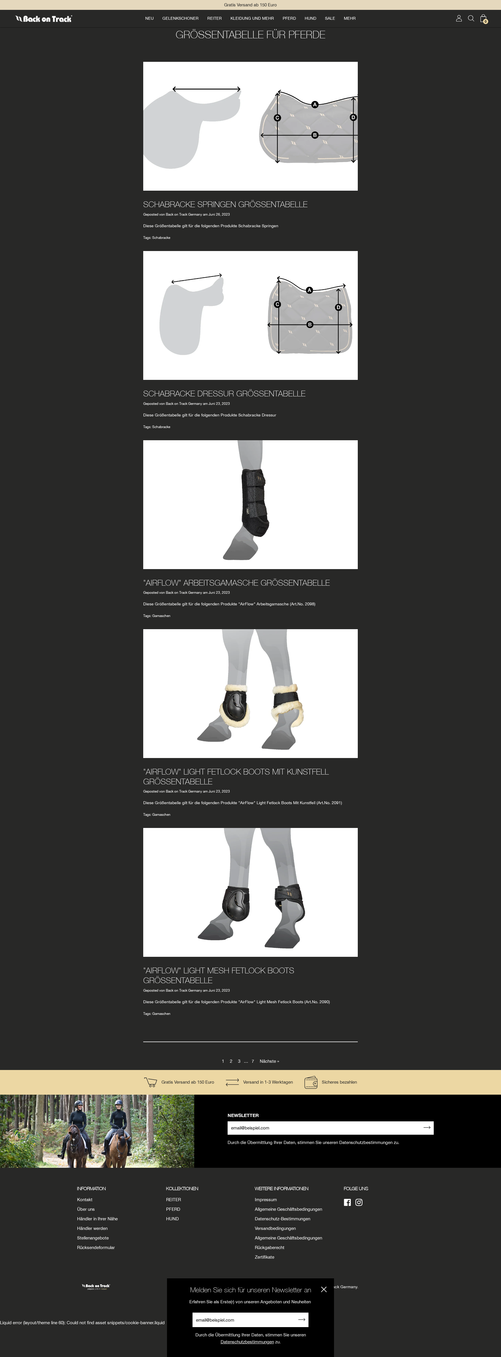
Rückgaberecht (269, 1247)
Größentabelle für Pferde (250, 34)
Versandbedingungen (275, 1228)
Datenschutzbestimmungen (247, 1341)
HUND (310, 18)
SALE (330, 18)
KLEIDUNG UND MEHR (252, 18)
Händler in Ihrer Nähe (97, 1218)
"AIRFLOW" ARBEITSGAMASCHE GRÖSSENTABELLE (236, 582)
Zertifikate (264, 1257)
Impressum (266, 1199)
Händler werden (92, 1228)
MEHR (350, 18)
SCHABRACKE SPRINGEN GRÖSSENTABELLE (225, 204)
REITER (214, 18)
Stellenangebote (93, 1237)
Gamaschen (161, 616)
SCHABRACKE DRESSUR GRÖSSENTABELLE (224, 393)
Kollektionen (182, 1188)
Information (91, 1188)
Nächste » (269, 1061)
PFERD (289, 18)
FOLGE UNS (356, 1188)
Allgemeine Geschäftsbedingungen (288, 1209)
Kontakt (84, 1199)
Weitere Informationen (281, 1188)
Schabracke (161, 238)
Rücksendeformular (96, 1247)
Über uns (86, 1209)
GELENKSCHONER (180, 18)
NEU (149, 18)
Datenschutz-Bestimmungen (282, 1218)
